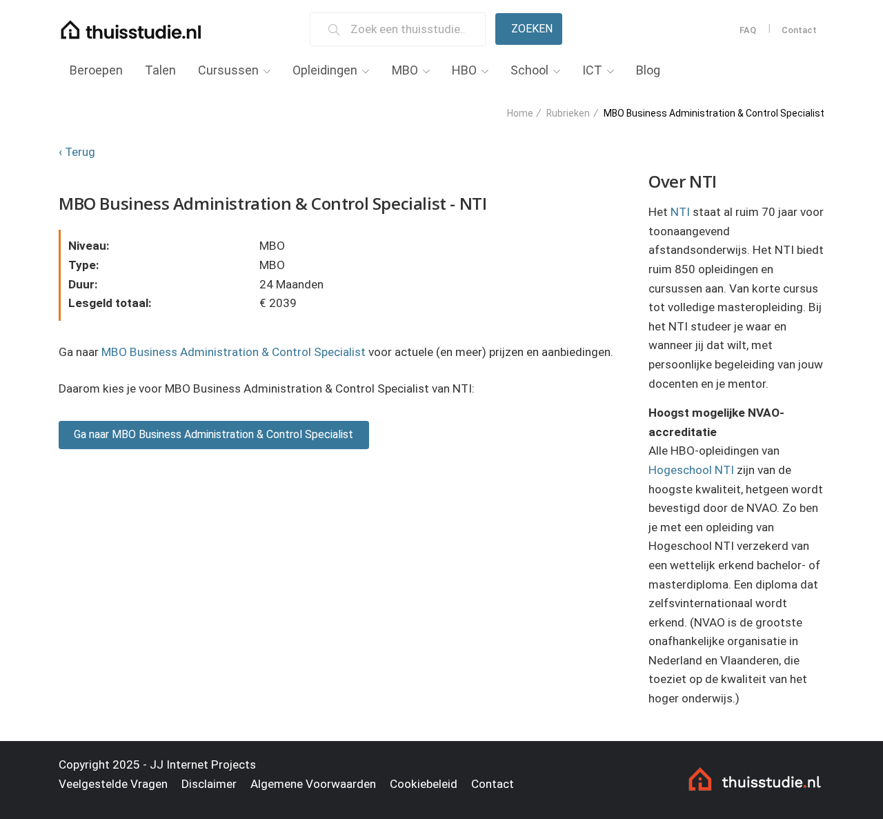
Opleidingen (324, 70)
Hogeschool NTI (691, 470)
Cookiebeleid (423, 784)
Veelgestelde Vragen (113, 784)
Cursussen (228, 70)
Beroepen (96, 70)
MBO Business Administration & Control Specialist (233, 352)
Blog (648, 70)
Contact (799, 30)
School (529, 70)
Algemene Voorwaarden (313, 784)
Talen (160, 70)
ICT (592, 70)
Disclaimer (209, 784)
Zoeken (532, 28)
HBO (464, 70)
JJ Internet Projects (203, 764)
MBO (405, 70)
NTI (680, 212)
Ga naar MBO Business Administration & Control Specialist (213, 434)
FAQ (748, 30)
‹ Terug (77, 152)
